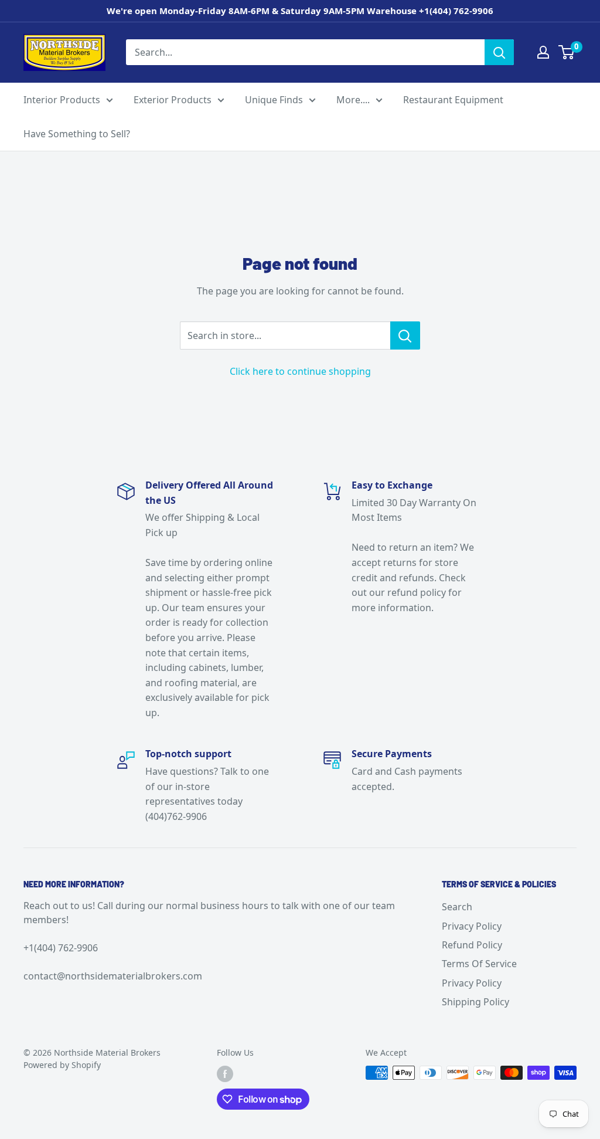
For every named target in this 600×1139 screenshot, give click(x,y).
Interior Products (61, 99)
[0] (567, 52)
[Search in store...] (405, 335)
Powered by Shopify (62, 1064)
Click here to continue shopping (300, 371)
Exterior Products (173, 99)
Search (457, 906)
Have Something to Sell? (76, 133)
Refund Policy (472, 944)
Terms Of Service (479, 963)
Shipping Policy (475, 1001)
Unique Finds (274, 99)
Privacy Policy (472, 926)
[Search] (499, 52)
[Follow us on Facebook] (225, 1074)
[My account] (543, 52)
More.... (353, 99)
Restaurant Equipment (453, 99)
